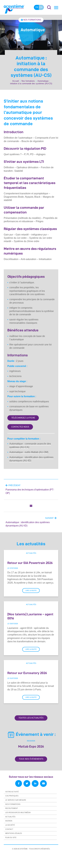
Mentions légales (13, 833)
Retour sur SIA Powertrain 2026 (30, 562)
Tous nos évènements (31, 759)
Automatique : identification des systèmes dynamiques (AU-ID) (31, 459)
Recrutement (11, 808)
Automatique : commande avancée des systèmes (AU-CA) (30, 445)
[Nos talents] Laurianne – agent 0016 (30, 616)
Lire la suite (31, 590)
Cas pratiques (11, 796)
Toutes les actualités (31, 718)
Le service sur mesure (15, 800)
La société (10, 825)
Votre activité (12, 792)
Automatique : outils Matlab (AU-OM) (28, 452)
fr (37, 7)
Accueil (15, 81)
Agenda (8, 821)
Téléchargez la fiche (23, 418)
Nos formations (32, 20)
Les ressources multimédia (18, 812)
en (41, 7)
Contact (9, 829)
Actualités (31, 553)
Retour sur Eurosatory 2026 (27, 673)
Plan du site (10, 837)
